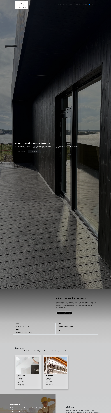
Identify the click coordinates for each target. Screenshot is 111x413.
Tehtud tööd (71, 4)
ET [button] (84, 4)
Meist (51, 4)
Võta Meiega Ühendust (64, 309)
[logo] (21, 5)
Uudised (63, 4)
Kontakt (78, 4)
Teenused (57, 4)
